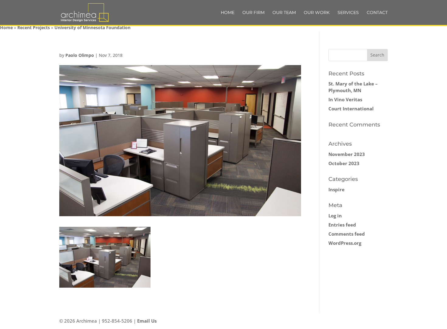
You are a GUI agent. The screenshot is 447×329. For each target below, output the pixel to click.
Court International (351, 109)
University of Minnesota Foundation (92, 27)
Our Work (317, 12)
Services (348, 12)
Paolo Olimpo (79, 55)
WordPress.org (344, 243)
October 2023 (343, 163)
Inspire (336, 189)
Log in (335, 216)
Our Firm (253, 12)
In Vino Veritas (345, 99)
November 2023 (346, 154)
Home (227, 12)
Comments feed (346, 234)
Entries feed (342, 225)
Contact (377, 12)
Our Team (284, 12)
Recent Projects (33, 27)
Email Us (147, 321)
